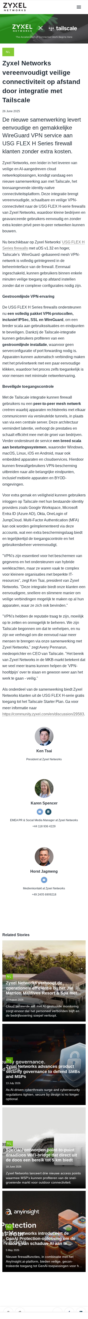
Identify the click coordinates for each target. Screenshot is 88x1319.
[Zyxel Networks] (16, 11)
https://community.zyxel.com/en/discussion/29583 (43, 714)
